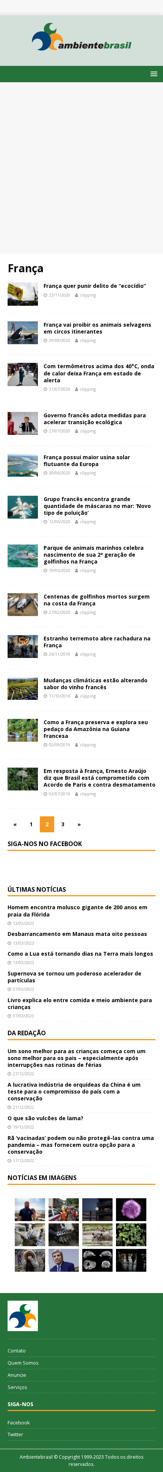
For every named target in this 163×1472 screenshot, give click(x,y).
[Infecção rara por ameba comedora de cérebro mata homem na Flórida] (131, 1234)
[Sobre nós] (23, 1316)
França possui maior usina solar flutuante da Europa (87, 460)
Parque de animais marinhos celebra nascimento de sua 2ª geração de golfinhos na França (94, 554)
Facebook (19, 1422)
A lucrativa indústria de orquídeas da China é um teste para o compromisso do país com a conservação (74, 1091)
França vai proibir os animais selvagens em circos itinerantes (97, 328)
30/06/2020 (59, 473)
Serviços (17, 1387)
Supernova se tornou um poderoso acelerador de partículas (74, 977)
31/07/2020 (59, 389)
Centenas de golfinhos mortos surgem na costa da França (97, 600)
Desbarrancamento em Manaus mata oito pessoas (77, 933)
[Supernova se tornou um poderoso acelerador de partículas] (131, 1209)
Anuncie (17, 1374)
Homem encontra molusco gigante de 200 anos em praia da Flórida (77, 911)
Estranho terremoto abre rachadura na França (97, 642)
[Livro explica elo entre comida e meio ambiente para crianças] (30, 1234)
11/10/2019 (59, 696)
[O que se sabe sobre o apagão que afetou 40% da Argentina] (131, 1260)
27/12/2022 (23, 1073)
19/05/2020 (59, 570)
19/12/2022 (23, 1127)
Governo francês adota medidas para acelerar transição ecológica (95, 419)
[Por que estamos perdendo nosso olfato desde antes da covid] (30, 1260)
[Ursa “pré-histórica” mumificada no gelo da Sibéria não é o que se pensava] (64, 1234)
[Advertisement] (81, 168)
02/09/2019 (59, 744)
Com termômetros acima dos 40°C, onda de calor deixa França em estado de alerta (99, 372)
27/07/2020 (59, 431)
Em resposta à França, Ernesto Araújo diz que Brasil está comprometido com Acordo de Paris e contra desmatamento (99, 777)
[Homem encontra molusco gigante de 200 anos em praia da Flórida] (30, 1209)
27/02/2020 (59, 612)
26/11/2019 (59, 654)
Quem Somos (23, 1362)
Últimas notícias (37, 889)
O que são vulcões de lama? (45, 1118)
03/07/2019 (59, 794)
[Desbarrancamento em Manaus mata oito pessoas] (64, 1209)
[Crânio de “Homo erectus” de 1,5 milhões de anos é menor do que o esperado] (97, 1260)
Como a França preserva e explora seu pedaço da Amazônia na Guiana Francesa (96, 728)
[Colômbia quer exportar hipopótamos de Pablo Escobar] (97, 1234)
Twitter (15, 1434)
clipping (88, 295)
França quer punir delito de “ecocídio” (95, 285)
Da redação (27, 1033)
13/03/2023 (23, 923)
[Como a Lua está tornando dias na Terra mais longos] (97, 1209)
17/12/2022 (23, 1160)
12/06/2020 (59, 521)
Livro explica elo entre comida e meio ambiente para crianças (80, 1003)
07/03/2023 (23, 989)
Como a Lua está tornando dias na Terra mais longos (80, 953)
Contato (17, 1350)
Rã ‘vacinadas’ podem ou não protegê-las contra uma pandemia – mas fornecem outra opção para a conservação (81, 1144)
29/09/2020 (59, 340)
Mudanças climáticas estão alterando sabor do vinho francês (95, 684)
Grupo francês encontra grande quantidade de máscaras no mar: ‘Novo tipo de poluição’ (97, 505)
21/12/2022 (23, 1107)
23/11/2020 (59, 295)
